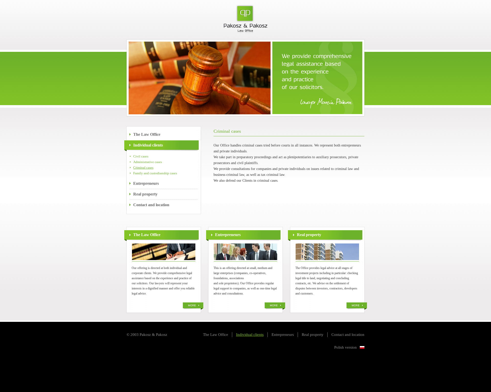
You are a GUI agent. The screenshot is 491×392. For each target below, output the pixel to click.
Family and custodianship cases (155, 173)
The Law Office (146, 134)
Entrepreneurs (146, 183)
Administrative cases (147, 162)
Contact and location (151, 205)
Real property (145, 194)
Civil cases (140, 156)
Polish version (345, 347)
